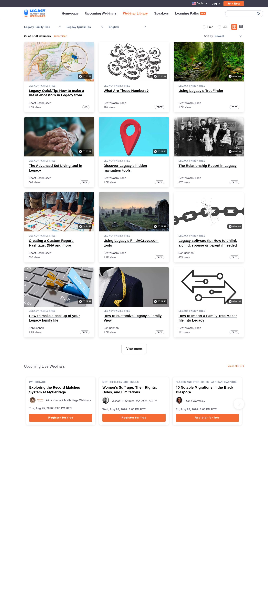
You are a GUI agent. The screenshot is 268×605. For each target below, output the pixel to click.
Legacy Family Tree (42, 86)
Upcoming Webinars (101, 13)
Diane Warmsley (195, 400)
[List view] (241, 27)
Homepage (70, 13)
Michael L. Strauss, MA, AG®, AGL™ (134, 400)
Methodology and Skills (120, 382)
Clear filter (60, 35)
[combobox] (125, 27)
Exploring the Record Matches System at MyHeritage (54, 390)
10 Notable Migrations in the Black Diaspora (204, 390)
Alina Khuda (53, 400)
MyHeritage (37, 382)
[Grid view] (234, 27)
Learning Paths (190, 13)
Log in (216, 3)
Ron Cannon (186, 253)
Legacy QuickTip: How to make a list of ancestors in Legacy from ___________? (56, 95)
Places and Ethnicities (192, 382)
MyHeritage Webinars (77, 400)
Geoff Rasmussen (40, 103)
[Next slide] (239, 404)
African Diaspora (224, 382)
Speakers (161, 13)
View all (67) (236, 365)
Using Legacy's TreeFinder (201, 91)
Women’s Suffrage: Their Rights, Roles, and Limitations (129, 390)
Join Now (233, 3)
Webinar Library (135, 13)
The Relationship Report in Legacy (208, 166)
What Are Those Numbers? (126, 91)
